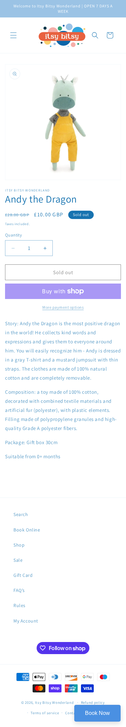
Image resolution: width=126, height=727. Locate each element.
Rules (19, 605)
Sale (18, 560)
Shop (19, 545)
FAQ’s (19, 590)
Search (20, 514)
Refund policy (93, 702)
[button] (13, 35)
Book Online (26, 530)
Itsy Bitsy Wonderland (54, 702)
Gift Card (23, 575)
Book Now (97, 713)
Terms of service (45, 713)
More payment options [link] (63, 307)
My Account (25, 621)
